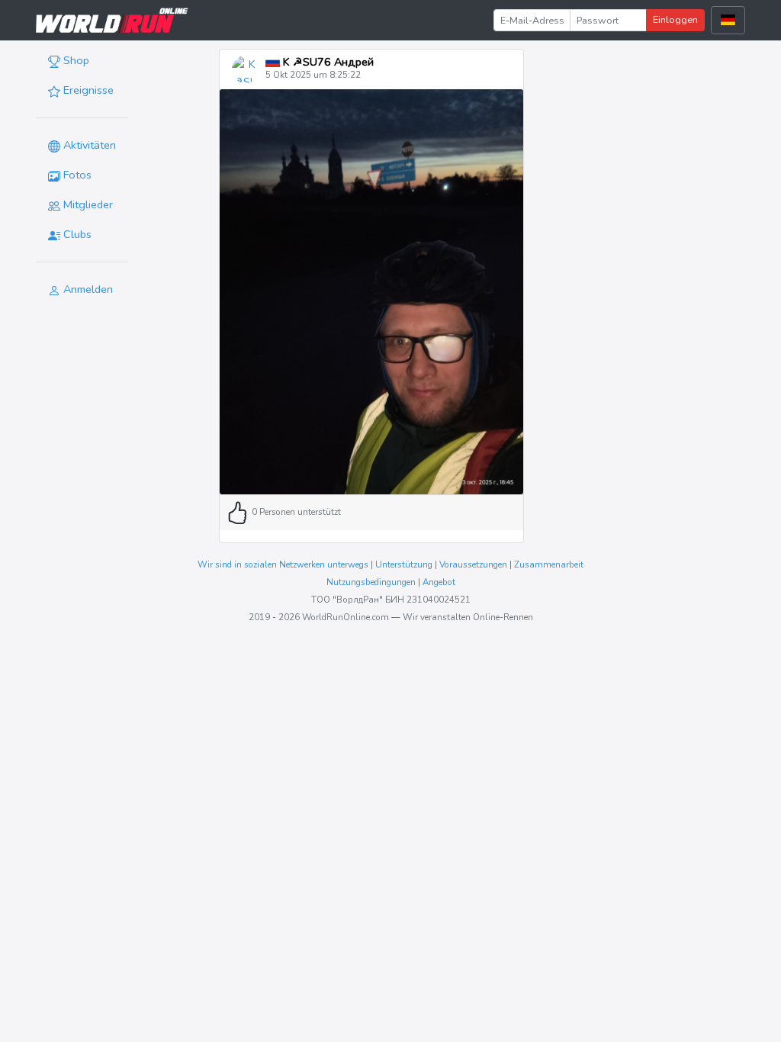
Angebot (439, 582)
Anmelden (86, 289)
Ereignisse (87, 90)
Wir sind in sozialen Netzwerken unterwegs (283, 564)
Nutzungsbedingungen (371, 582)
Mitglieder (86, 204)
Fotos (76, 174)
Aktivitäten (88, 145)
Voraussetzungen (473, 564)
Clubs (76, 234)
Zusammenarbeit (548, 564)
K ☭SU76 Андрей (327, 61)
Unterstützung (403, 564)
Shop (74, 60)
